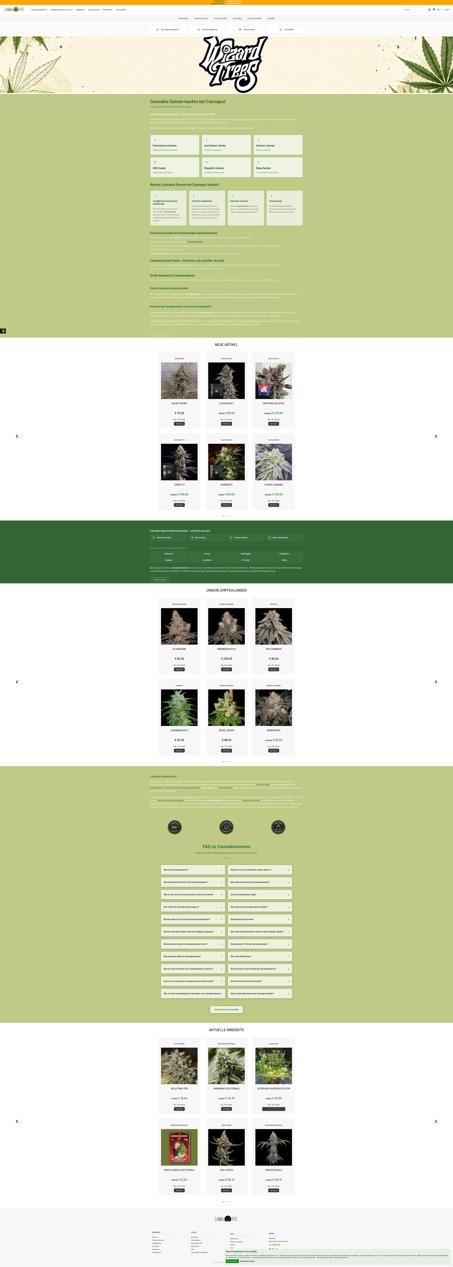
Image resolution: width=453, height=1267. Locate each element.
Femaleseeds (156, 787)
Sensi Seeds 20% (233, 3)
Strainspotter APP (196, 1243)
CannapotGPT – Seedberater (199, 1252)
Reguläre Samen (254, 18)
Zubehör (271, 18)
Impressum (155, 1249)
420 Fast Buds (262, 784)
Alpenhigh (272, 1238)
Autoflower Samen (251, 800)
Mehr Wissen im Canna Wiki (226, 1009)
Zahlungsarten (156, 1243)
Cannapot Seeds (195, 241)
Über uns (155, 1237)
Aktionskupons (196, 1240)
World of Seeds (225, 787)
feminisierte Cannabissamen (170, 800)
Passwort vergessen (236, 1241)
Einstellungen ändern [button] (247, 1261)
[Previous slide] (17, 436)
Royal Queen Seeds (191, 787)
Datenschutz (195, 1246)
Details (179, 424)
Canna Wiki (121, 9)
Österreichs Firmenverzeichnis (278, 1241)
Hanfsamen (183, 18)
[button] (223, 516)
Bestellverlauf (234, 1238)
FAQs (231, 1247)
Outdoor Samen (220, 18)
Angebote (80, 9)
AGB (192, 1249)
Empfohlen (107, 9)
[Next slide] (436, 436)
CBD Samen (237, 18)
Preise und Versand (158, 1240)
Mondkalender (156, 1252)
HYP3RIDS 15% (219, 1)
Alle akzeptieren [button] (232, 1261)
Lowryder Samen (201, 18)
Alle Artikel (155, 1246)
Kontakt (232, 1244)
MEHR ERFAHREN (160, 334)
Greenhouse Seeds (172, 787)
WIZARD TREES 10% (234, 1)
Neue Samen (93, 9)
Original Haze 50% (217, 3)
